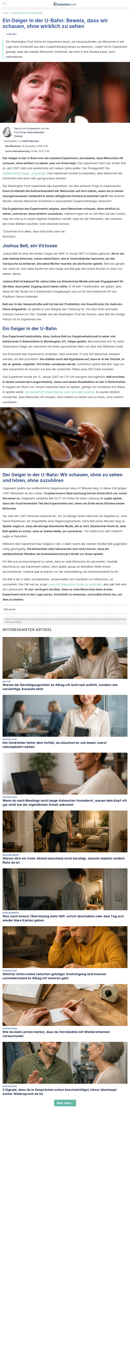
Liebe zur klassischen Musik (68, 281)
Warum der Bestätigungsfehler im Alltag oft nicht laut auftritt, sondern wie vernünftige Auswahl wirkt (60, 687)
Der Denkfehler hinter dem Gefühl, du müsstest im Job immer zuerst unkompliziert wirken (55, 745)
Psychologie (10, 739)
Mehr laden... (65, 1103)
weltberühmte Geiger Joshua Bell (24, 173)
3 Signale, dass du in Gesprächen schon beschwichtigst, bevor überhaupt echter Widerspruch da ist (60, 1092)
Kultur (6, 13)
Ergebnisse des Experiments (28, 208)
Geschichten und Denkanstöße (27, 13)
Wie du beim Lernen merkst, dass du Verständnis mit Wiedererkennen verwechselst (56, 1034)
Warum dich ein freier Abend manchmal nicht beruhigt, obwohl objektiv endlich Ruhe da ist (64, 860)
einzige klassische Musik (55, 526)
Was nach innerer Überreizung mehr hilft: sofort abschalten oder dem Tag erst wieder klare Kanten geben (63, 918)
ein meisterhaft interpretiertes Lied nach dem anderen (59, 392)
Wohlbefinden (11, 855)
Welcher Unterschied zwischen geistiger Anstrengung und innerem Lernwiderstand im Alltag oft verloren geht (54, 976)
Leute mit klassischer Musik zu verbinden (75, 584)
